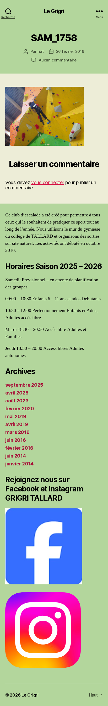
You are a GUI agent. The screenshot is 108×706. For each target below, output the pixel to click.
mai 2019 (15, 416)
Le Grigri (54, 11)
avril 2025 (16, 393)
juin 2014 (15, 456)
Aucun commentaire (58, 60)
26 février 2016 (70, 51)
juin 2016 (15, 440)
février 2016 (19, 448)
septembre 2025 (24, 385)
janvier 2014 (19, 463)
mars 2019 (17, 432)
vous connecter (47, 182)
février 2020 (19, 408)
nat (40, 51)
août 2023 (17, 400)
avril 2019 (16, 424)
